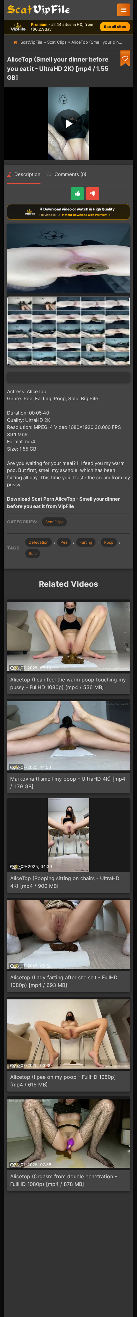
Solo (33, 553)
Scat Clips (57, 42)
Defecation (38, 542)
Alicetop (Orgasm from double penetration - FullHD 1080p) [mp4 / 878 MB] (63, 1180)
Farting (86, 542)
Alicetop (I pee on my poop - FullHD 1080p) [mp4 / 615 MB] (63, 1081)
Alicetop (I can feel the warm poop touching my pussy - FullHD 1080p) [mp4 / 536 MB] (68, 683)
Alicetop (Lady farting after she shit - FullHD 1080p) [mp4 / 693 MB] (64, 981)
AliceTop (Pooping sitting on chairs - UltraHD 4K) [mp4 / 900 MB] (64, 882)
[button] (123, 10)
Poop (108, 542)
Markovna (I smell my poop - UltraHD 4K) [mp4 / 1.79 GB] (67, 783)
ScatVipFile (31, 42)
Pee (64, 542)
